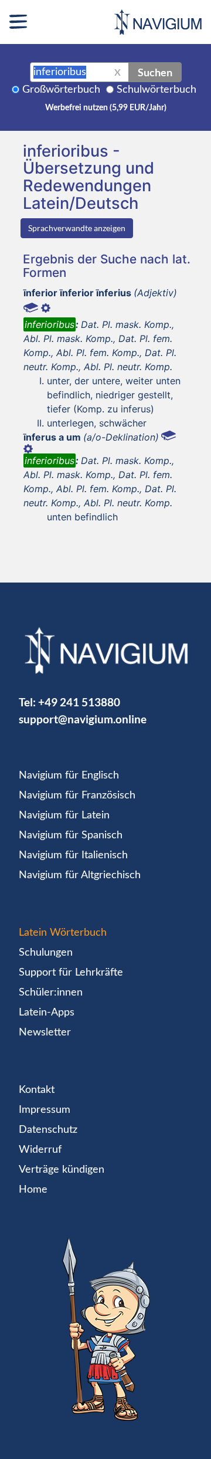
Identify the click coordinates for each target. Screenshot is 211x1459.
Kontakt (37, 1090)
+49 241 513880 (79, 702)
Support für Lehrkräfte (71, 972)
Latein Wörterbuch (63, 932)
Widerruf (40, 1150)
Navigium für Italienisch (73, 855)
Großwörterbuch (61, 89)
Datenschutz (48, 1130)
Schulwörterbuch (156, 89)
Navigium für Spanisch (70, 835)
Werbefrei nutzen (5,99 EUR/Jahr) (105, 108)
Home (33, 1189)
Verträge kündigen (61, 1170)
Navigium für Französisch (77, 795)
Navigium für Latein (64, 815)
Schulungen (46, 952)
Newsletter (45, 1032)
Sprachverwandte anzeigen (76, 228)
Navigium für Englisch (69, 775)
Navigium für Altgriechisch (80, 875)
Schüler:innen (51, 992)
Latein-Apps (46, 1012)
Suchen (155, 72)
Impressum (44, 1110)
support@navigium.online (83, 719)
